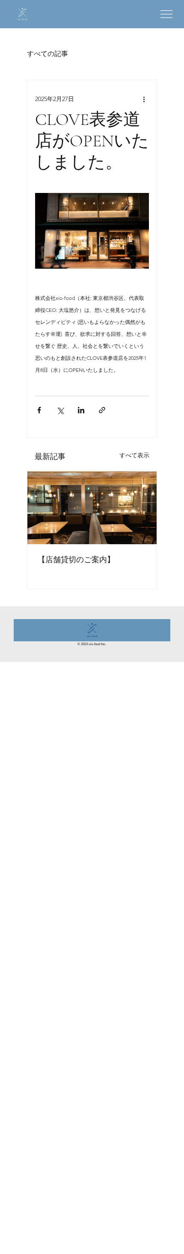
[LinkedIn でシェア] (81, 410)
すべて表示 (134, 455)
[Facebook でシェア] (39, 410)
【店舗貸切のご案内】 (76, 559)
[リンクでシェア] (102, 410)
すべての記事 (47, 54)
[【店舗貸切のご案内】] (92, 507)
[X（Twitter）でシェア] (60, 410)
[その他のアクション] (144, 99)
